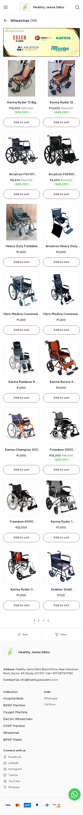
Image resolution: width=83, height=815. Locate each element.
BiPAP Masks (12, 739)
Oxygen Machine (15, 712)
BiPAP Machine (14, 705)
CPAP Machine (14, 726)
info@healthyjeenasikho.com (39, 680)
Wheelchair (11, 733)
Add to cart (21, 122)
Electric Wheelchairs (18, 719)
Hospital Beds (13, 698)
